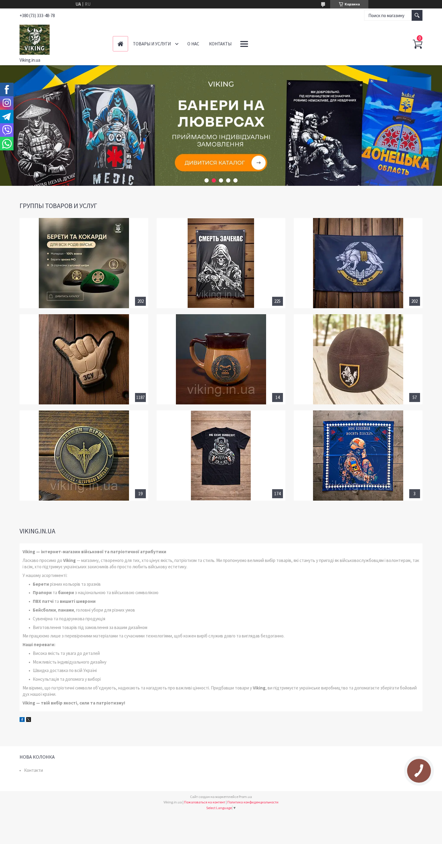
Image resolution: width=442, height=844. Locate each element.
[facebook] (22, 720)
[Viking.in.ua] (62, 38)
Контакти (33, 770)
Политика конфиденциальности (252, 802)
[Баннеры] (221, 263)
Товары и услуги (152, 44)
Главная (120, 43)
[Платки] (358, 455)
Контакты (220, 44)
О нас (193, 44)
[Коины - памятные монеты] (84, 455)
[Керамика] (221, 359)
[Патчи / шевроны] (84, 359)
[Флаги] (358, 263)
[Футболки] (221, 455)
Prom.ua (245, 796)
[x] (28, 720)
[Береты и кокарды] (84, 263)
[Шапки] (358, 359)
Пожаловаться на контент (204, 802)
